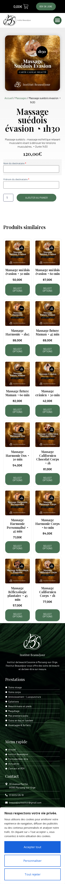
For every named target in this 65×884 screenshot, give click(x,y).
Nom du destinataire (14, 163)
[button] (58, 20)
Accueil (9, 98)
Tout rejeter (33, 874)
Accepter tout (32, 847)
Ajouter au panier (36, 197)
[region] (32, 845)
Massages (21, 98)
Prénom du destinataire (15, 179)
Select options (17, 289)
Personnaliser (32, 861)
